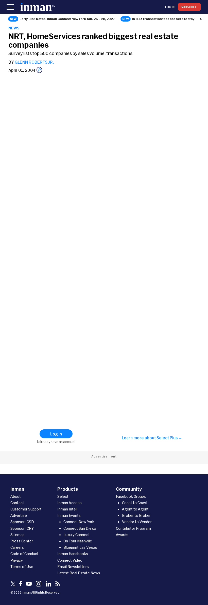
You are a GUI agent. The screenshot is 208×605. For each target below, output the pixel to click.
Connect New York (78, 522)
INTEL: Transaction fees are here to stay (163, 19)
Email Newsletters (73, 566)
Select (62, 496)
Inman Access (69, 503)
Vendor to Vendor (137, 522)
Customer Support (26, 509)
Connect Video (69, 560)
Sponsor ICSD (22, 522)
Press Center (21, 541)
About (15, 496)
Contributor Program (133, 528)
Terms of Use (21, 566)
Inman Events (69, 515)
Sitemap (17, 535)
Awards (122, 535)
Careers (17, 547)
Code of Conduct (24, 554)
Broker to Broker (136, 515)
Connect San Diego (79, 528)
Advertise (18, 515)
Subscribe (189, 7)
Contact (17, 503)
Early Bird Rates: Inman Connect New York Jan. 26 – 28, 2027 (67, 19)
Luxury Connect (76, 535)
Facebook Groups (131, 496)
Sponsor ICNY (22, 528)
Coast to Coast (135, 503)
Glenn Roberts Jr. (34, 62)
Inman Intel (67, 509)
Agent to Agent (135, 509)
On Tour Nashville (77, 541)
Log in (170, 7)
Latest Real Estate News (78, 573)
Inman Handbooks (72, 554)
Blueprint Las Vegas (80, 547)
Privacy (16, 560)
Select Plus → (169, 437)
